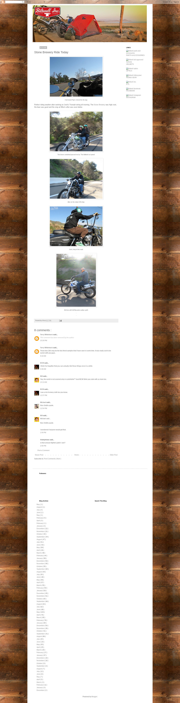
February (40, 518)
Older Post (113, 455)
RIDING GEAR (131, 77)
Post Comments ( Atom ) (52, 459)
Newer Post (39, 455)
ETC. (128, 84)
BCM (42, 363)
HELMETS (130, 64)
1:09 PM (43, 433)
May (38, 504)
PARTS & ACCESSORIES (135, 55)
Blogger (94, 697)
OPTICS (129, 71)
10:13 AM (43, 382)
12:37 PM (43, 395)
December (41, 529)
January (40, 526)
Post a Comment (43, 450)
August (39, 507)
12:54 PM (43, 408)
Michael (43, 402)
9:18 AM (43, 356)
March (39, 553)
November (41, 531)
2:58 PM (43, 446)
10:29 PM (43, 340)
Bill (41, 376)
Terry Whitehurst (46, 335)
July (38, 510)
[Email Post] (60, 320)
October (40, 534)
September (41, 537)
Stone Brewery (99, 105)
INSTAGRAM (130, 97)
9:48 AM (43, 369)
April (38, 521)
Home (76, 455)
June (39, 512)
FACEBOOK (130, 91)
